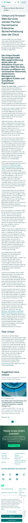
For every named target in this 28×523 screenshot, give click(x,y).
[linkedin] (3, 474)
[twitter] (10, 474)
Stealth (12, 108)
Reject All (11, 516)
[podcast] (17, 479)
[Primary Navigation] (2, 2)
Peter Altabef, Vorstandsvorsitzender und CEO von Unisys (12, 167)
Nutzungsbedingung (7, 489)
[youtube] (17, 474)
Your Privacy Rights (11, 512)
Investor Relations (20, 453)
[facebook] (24, 474)
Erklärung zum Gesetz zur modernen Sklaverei (20, 458)
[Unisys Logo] (7, 2)
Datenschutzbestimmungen (9, 492)
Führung (4, 455)
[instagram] (3, 479)
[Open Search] (15, 2)
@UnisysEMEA (10, 365)
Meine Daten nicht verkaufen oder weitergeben (22, 492)
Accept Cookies (12, 520)
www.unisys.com (6, 363)
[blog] (10, 479)
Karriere (4, 462)
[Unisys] (3, 485)
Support (17, 455)
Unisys (3, 6)
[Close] (21, 497)
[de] (18, 2)
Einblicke (4, 453)
